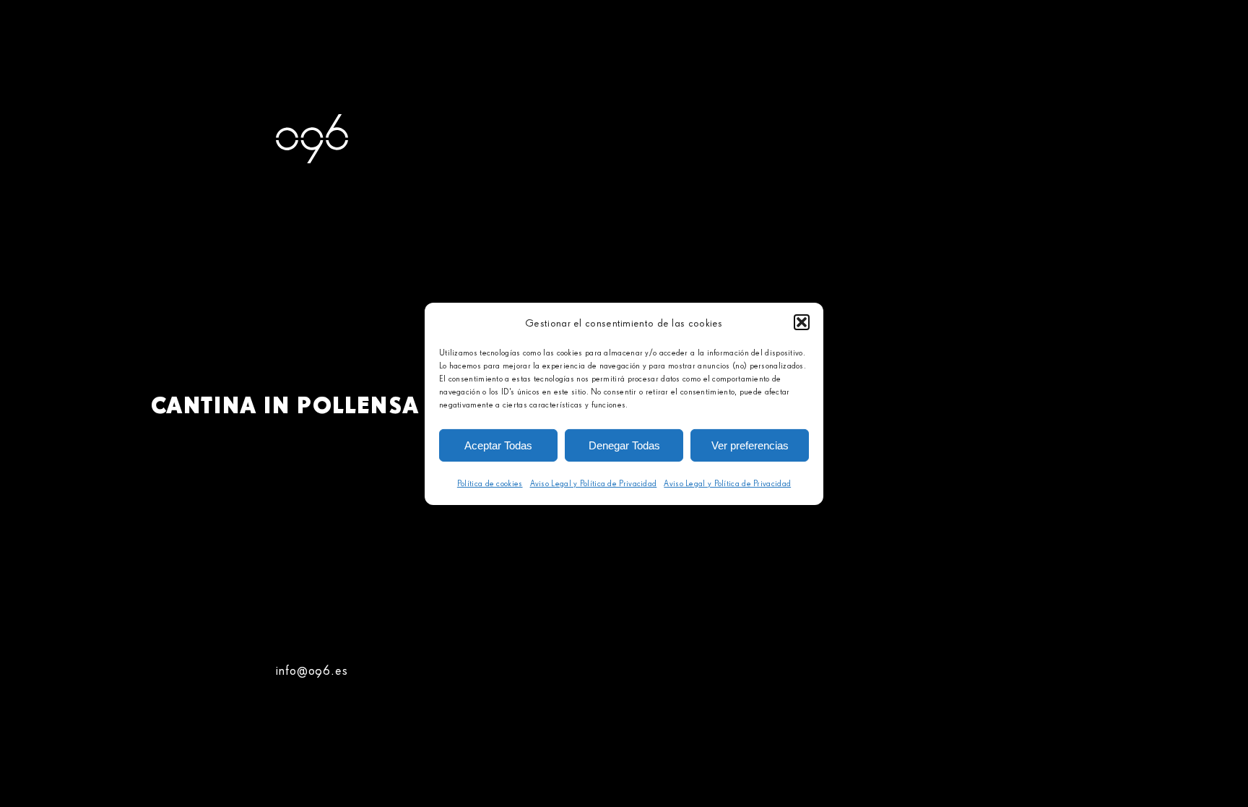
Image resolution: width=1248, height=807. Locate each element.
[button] (801, 322)
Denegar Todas (624, 445)
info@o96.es (312, 670)
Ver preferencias (750, 445)
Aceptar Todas (498, 445)
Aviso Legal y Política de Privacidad (593, 483)
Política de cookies (490, 483)
